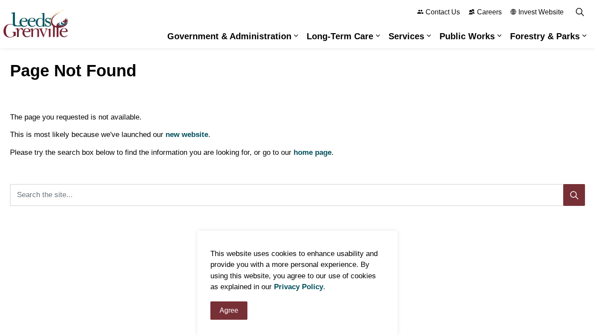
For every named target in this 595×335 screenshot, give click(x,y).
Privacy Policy (298, 287)
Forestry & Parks (545, 36)
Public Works (467, 36)
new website (187, 134)
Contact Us (443, 12)
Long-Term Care (340, 36)
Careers (489, 12)
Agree (229, 310)
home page (312, 152)
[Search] (574, 195)
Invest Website (541, 12)
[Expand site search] (579, 12)
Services (406, 36)
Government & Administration (229, 36)
